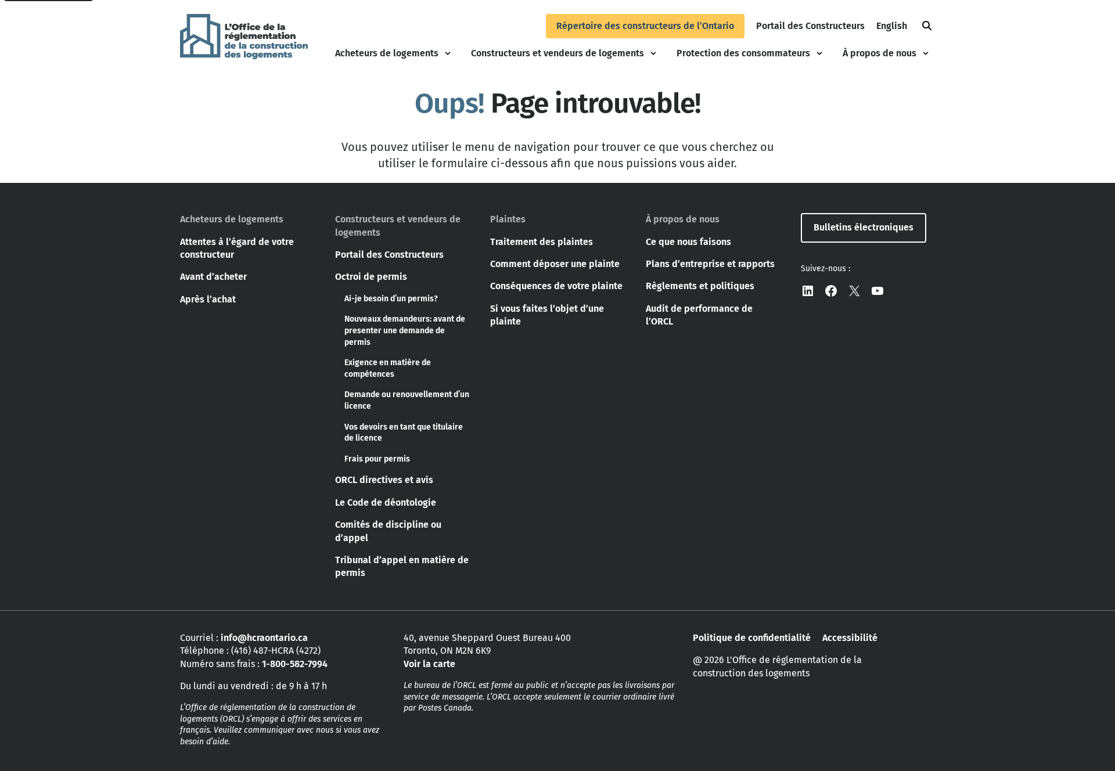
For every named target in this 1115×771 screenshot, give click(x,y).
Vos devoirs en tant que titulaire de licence (403, 433)
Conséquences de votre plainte (556, 285)
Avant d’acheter (213, 276)
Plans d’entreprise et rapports (710, 263)
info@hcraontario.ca (264, 637)
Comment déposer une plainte (555, 263)
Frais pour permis (377, 459)
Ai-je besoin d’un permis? (391, 299)
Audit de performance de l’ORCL (699, 315)
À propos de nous (879, 53)
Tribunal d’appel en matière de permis (402, 566)
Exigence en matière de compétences (387, 368)
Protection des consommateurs (743, 53)
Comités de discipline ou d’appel (388, 531)
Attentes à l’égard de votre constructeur (237, 248)
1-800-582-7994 (295, 663)
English (891, 25)
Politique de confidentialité (752, 637)
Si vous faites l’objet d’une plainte (547, 315)
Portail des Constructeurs (810, 25)
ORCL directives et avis (384, 479)
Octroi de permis (371, 276)
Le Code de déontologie (385, 502)
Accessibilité (849, 637)
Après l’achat (208, 299)
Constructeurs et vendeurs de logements (557, 53)
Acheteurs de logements (386, 53)
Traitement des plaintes (541, 241)
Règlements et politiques (700, 285)
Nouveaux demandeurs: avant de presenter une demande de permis (404, 330)
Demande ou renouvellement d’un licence (406, 400)
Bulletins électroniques (863, 227)
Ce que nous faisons (688, 241)
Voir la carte (429, 663)
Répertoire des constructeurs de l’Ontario (645, 25)
